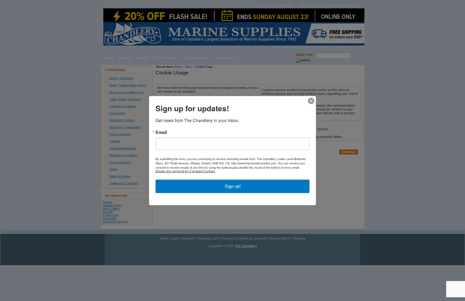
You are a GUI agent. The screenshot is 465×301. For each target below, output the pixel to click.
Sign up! (233, 186)
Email (161, 132)
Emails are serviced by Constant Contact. (186, 171)
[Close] (311, 101)
